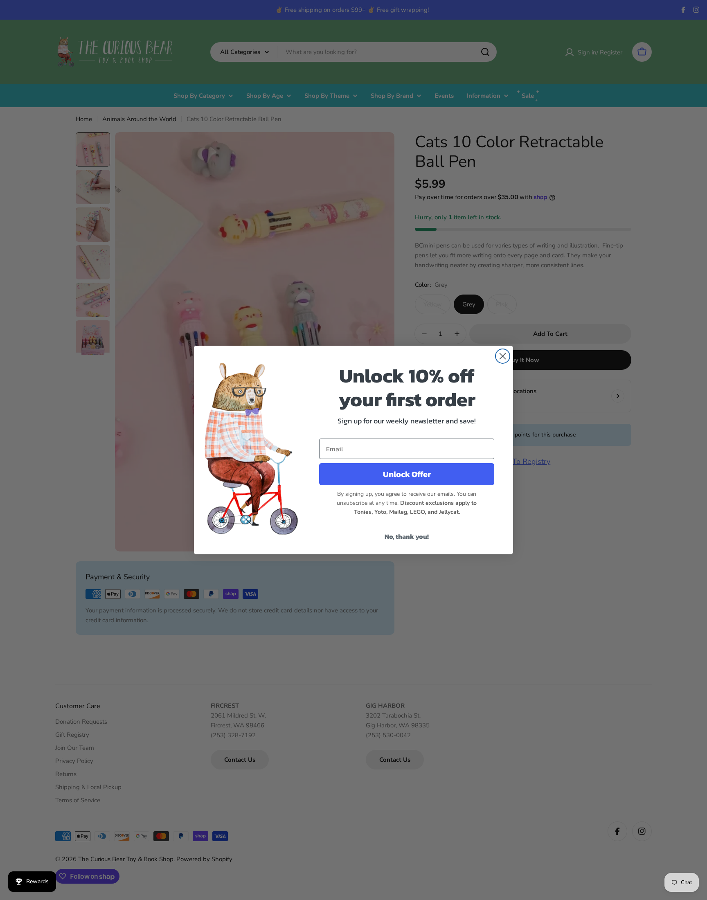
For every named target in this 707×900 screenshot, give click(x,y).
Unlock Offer (407, 474)
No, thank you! (407, 536)
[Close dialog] (502, 356)
